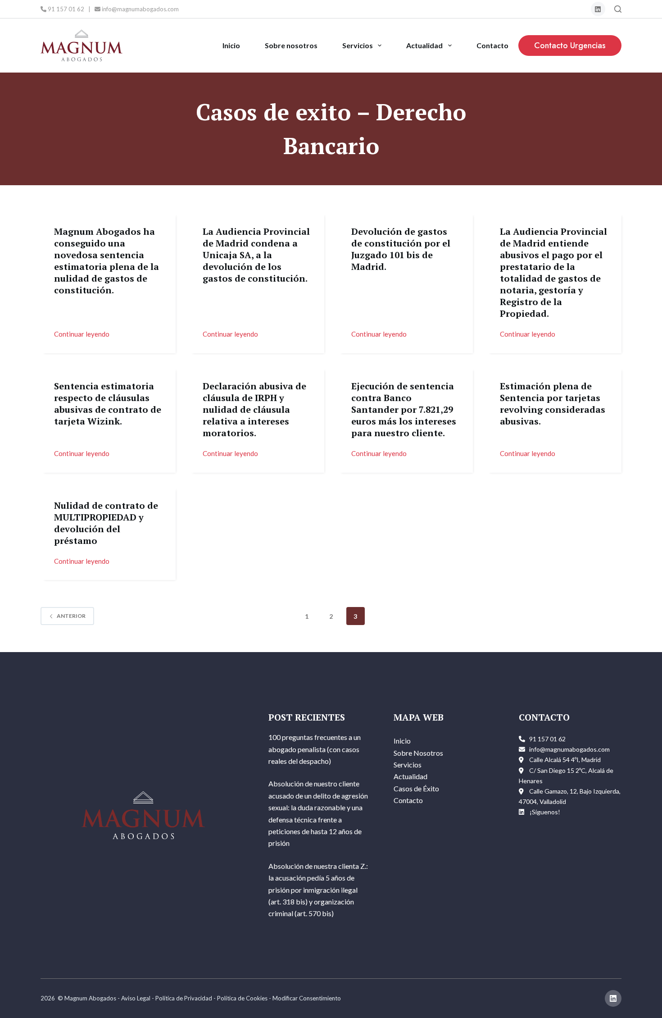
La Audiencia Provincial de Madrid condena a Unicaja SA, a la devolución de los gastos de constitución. (256, 254)
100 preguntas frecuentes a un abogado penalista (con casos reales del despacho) (314, 749)
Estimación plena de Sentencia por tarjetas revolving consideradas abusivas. (552, 403)
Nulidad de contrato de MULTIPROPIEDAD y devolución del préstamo (106, 523)
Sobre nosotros (291, 45)
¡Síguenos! (545, 812)
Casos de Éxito (416, 788)
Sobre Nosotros (418, 753)
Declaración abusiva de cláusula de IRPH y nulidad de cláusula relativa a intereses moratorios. (254, 409)
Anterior (71, 615)
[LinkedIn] (598, 9)
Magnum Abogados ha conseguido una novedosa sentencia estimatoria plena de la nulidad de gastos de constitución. (106, 260)
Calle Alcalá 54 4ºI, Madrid (565, 759)
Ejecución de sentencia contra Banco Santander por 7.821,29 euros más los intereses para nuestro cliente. (403, 409)
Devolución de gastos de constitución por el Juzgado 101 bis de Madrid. (400, 249)
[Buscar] (617, 9)
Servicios (357, 45)
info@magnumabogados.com (139, 9)
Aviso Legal (135, 998)
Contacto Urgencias (570, 45)
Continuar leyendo (81, 333)
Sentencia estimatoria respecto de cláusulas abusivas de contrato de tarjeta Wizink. (107, 403)
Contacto (492, 45)
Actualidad (424, 45)
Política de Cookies (242, 998)
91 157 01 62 (65, 9)
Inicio (231, 45)
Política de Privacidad (183, 998)
